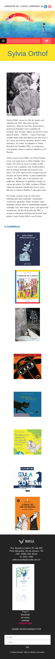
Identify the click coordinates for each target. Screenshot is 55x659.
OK (27, 647)
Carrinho (36, 6)
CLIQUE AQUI (25, 623)
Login (24, 6)
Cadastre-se (12, 6)
